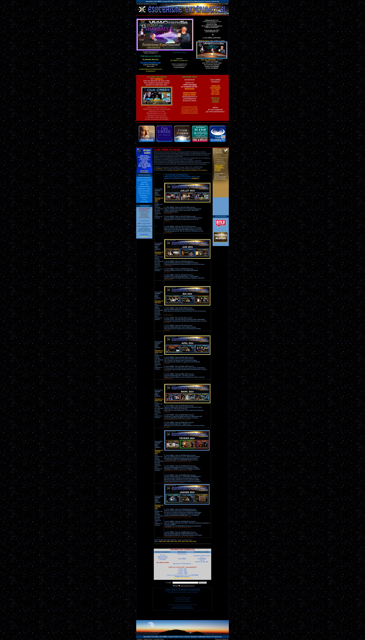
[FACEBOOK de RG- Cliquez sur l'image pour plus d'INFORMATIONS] (164, 50)
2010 (175, 541)
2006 (160, 541)
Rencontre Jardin (184, 1)
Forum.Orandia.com (150, 61)
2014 (190, 541)
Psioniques (145, 172)
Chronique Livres (144, 193)
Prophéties (144, 197)
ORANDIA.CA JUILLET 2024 (159, 199)
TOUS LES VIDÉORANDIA (208, 59)
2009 (172, 541)
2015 (194, 541)
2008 (168, 541)
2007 (164, 541)
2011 (179, 541)
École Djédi (193, 1)
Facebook (147, 134)
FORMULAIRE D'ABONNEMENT (183, 578)
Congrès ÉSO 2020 (167, 1)
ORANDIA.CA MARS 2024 (159, 399)
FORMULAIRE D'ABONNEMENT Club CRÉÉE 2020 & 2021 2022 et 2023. (215, 94)
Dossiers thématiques (144, 180)
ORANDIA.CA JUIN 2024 (159, 253)
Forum (177, 1)
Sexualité (144, 182)
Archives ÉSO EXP (144, 177)
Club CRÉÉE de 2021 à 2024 (164, 134)
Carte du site (215, 1)
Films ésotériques (144, 191)
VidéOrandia (202, 636)
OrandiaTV (201, 1)
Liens (144, 199)
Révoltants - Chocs (144, 188)
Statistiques (144, 236)
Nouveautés (147, 636)
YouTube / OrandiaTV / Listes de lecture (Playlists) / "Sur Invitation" (187, 170)
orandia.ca (158, 79)
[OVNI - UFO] (144, 184)
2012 (183, 541)
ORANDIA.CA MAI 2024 (159, 301)
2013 (187, 541)
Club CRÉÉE (157, 1)
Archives (208, 1)
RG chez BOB (200, 134)
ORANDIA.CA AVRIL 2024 (159, 351)
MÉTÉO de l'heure (203, 40)
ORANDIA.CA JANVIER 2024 (159, 506)
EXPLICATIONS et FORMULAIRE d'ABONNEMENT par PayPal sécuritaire (219, 167)
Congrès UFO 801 (173, 636)
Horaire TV (210, 636)
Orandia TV (218, 134)
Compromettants (144, 186)
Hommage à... (144, 195)
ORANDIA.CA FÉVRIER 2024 (159, 452)
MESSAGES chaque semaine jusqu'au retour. (189, 92)
